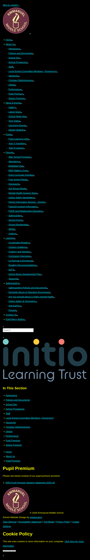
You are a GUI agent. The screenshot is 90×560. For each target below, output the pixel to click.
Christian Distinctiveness (18, 427)
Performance (12, 436)
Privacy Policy (63, 522)
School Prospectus (15, 409)
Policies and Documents (18, 400)
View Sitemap (10, 522)
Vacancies (11, 422)
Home (9, 452)
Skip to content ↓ (11, 5)
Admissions (11, 395)
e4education (36, 517)
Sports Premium (14, 445)
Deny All (13, 550)
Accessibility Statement (30, 522)
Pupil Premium (13, 440)
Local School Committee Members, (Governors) (30, 418)
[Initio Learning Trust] (45, 381)
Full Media (49, 522)
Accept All (5, 550)
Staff (8, 413)
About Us (10, 456)
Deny (10, 550)
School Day (11, 404)
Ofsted (9, 431)
